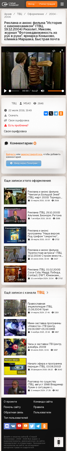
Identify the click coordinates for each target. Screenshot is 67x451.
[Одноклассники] (61, 113)
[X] (51, 113)
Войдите (11, 154)
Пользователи (42, 412)
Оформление (36, 14)
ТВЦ (19, 14)
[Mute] (42, 91)
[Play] (5, 91)
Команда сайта (43, 401)
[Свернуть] (61, 51)
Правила (39, 407)
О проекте (10, 401)
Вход (31, 4)
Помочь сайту (12, 407)
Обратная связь (13, 412)
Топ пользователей (16, 417)
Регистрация (47, 4)
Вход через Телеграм (25, 163)
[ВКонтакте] (46, 113)
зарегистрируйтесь (31, 154)
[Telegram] (56, 113)
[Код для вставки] (53, 51)
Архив (8, 14)
